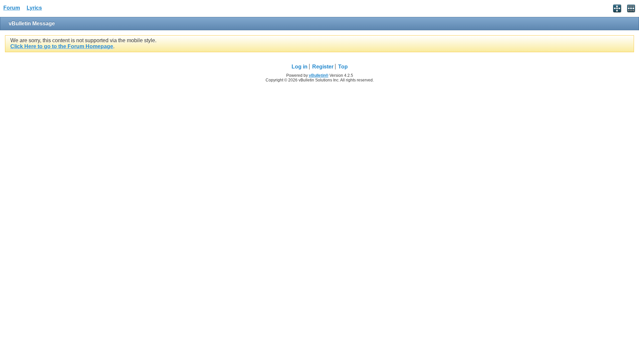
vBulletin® (318, 75)
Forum (11, 8)
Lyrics (34, 8)
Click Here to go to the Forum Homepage (61, 46)
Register (322, 66)
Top (343, 66)
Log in (300, 66)
